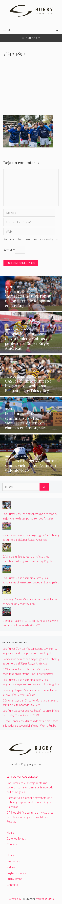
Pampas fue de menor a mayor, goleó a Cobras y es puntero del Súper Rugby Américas (29, 802)
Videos (11, 867)
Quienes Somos (16, 838)
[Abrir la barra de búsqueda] (57, 30)
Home (10, 832)
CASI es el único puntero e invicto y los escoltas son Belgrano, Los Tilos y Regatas (30, 817)
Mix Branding (28, 898)
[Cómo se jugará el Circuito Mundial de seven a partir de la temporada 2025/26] (6, 613)
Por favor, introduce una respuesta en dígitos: (30, 239)
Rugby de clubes (16, 873)
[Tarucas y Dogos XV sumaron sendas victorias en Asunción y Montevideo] (31, 473)
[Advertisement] (31, 87)
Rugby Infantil (15, 878)
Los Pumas (13, 861)
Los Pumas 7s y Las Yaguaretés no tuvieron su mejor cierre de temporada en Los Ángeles (30, 787)
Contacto (12, 844)
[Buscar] (44, 487)
